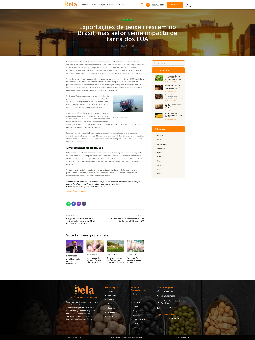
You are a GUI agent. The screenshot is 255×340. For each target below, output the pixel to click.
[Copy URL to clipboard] (84, 204)
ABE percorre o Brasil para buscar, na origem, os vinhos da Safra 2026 (173, 88)
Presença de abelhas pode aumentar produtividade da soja (173, 77)
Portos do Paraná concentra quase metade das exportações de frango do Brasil (134, 262)
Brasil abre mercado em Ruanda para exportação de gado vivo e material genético (115, 262)
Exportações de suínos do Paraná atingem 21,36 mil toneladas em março (93, 262)
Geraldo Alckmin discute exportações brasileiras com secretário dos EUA (74, 263)
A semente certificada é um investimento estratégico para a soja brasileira (173, 97)
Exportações (127, 20)
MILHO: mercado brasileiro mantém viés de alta (173, 115)
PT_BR (188, 6)
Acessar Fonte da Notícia (76, 191)
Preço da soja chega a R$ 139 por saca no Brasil (173, 106)
